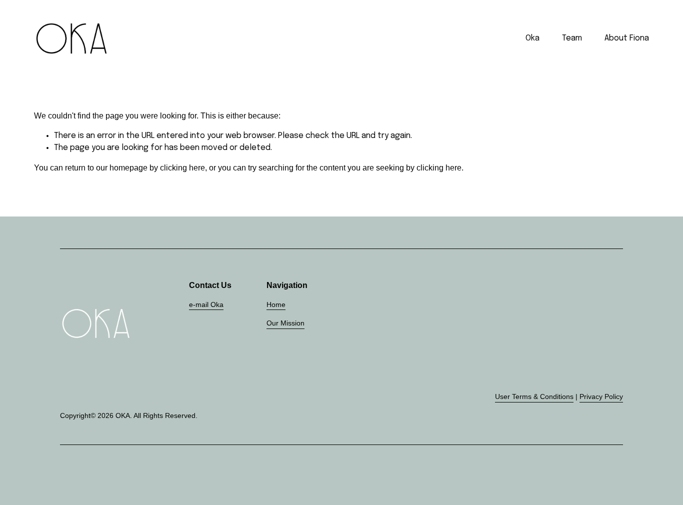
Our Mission (285, 323)
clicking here (182, 168)
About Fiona (626, 38)
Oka (533, 38)
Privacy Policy (601, 396)
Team (572, 38)
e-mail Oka (206, 304)
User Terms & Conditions (534, 396)
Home (276, 304)
